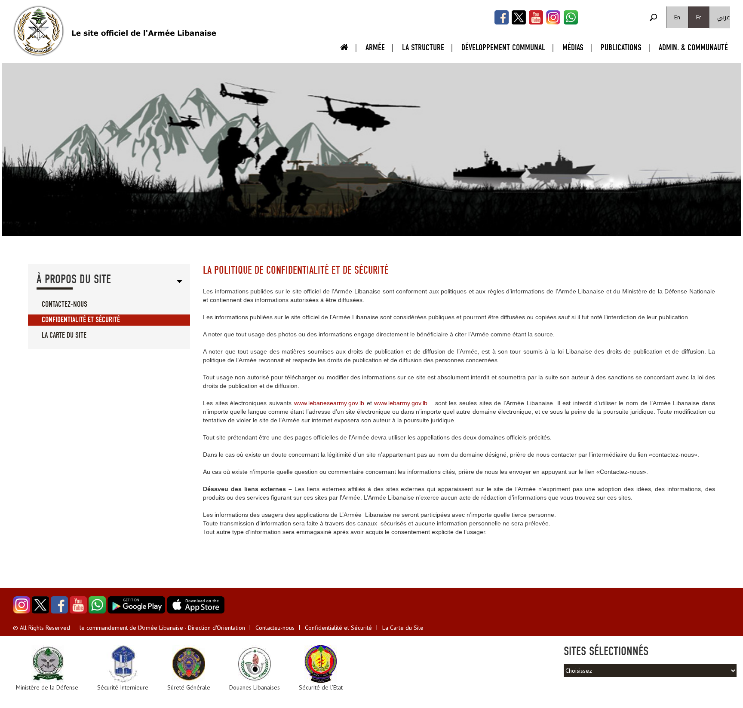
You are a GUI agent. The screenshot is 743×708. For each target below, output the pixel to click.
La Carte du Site (64, 335)
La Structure (423, 47)
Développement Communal (503, 47)
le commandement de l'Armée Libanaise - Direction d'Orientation (162, 628)
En (677, 17)
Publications (621, 47)
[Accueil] (38, 31)
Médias (572, 47)
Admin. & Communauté (693, 47)
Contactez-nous (64, 304)
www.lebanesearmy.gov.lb (329, 403)
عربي (723, 17)
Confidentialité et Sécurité (81, 319)
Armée (375, 47)
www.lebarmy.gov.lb (400, 403)
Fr (698, 17)
